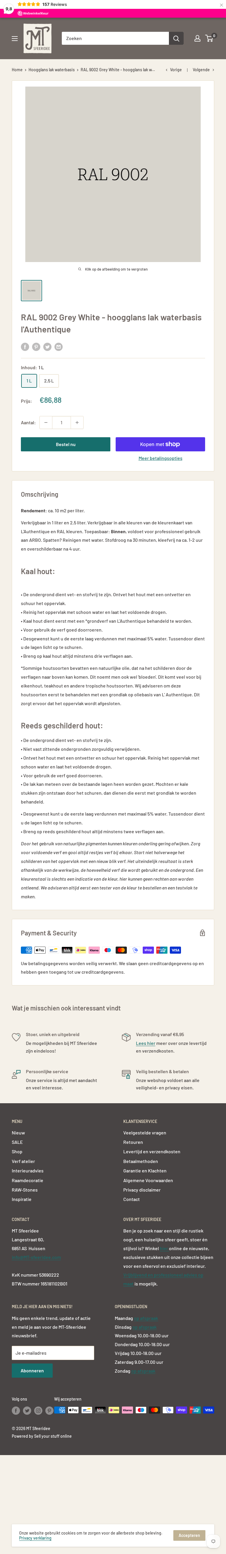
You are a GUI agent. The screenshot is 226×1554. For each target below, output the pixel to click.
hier (164, 1248)
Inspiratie (21, 1199)
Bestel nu (66, 444)
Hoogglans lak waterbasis (52, 69)
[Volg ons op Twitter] (27, 1410)
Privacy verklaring (35, 1537)
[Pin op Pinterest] (36, 346)
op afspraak (146, 1318)
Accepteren (189, 1535)
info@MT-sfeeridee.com (36, 1257)
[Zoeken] (176, 38)
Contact (131, 1199)
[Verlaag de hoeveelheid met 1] (46, 422)
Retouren (133, 1142)
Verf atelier (23, 1161)
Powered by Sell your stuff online (42, 1436)
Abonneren (32, 1370)
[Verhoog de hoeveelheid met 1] (77, 422)
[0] (209, 38)
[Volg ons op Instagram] (38, 1410)
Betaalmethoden (140, 1161)
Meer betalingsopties (160, 458)
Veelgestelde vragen (144, 1132)
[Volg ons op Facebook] (16, 1410)
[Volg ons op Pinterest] (49, 1410)
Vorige (176, 69)
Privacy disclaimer (142, 1189)
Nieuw (18, 1132)
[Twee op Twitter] (47, 346)
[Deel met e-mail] (58, 346)
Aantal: (28, 422)
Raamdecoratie (27, 1180)
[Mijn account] (197, 38)
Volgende (201, 69)
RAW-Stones (25, 1189)
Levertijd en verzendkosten (151, 1151)
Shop (17, 1151)
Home (17, 69)
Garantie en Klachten (145, 1170)
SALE (17, 1142)
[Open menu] (15, 38)
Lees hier (145, 1043)
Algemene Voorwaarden (148, 1180)
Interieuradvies (28, 1170)
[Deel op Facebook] (25, 346)
